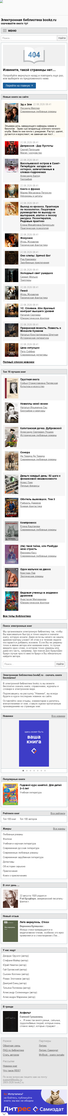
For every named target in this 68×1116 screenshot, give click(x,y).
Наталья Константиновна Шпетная (39, 334)
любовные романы (13, 834)
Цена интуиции (30, 347)
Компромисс (28, 522)
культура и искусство (32, 386)
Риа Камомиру (28, 259)
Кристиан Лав (27, 573)
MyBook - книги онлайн (51, 1054)
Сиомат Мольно (29, 276)
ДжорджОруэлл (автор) (16, 955)
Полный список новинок (18, 362)
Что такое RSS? (11, 1070)
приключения (10, 871)
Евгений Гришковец (31, 1016)
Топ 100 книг (9, 819)
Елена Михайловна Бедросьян (37, 225)
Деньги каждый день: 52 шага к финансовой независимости (40, 477)
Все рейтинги (58, 813)
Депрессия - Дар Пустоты (36, 145)
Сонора (25, 452)
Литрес (43, 1045)
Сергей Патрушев (30, 149)
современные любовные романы (20, 852)
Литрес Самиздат (48, 1050)
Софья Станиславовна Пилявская (39, 383)
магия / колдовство (31, 152)
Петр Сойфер (27, 351)
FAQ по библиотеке (13, 1050)
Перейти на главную (18, 85)
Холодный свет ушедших (36, 273)
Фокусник (26, 238)
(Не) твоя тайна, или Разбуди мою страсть (39, 547)
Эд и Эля (26, 104)
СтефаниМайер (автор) (15, 960)
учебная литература (30, 792)
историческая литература (34, 338)
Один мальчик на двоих (35, 569)
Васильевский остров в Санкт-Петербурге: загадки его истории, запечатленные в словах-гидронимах (40, 168)
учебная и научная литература (19, 843)
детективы (8, 861)
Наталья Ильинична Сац (33, 407)
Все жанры (59, 828)
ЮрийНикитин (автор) (14, 965)
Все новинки (58, 716)
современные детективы (34, 354)
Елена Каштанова (30, 526)
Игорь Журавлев (29, 241)
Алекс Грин (26, 482)
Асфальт (25, 1012)
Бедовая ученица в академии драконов (39, 594)
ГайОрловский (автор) (15, 969)
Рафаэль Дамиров (30, 503)
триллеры (25, 280)
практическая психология (34, 228)
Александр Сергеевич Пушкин (36, 432)
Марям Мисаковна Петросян (35, 192)
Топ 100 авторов (28, 819)
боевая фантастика (31, 506)
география (26, 179)
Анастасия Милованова (33, 599)
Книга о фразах (30, 188)
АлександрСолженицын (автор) (20, 992)
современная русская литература (21, 848)
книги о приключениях (15, 875)
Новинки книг (10, 1066)
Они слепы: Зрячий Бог (35, 255)
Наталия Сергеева (30, 315)
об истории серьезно (14, 866)
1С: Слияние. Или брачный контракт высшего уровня (37, 310)
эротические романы (31, 576)
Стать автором (11, 1054)
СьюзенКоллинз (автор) (16, 974)
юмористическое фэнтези (34, 318)
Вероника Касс (28, 552)
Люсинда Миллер (30, 108)
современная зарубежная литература (23, 857)
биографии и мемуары (32, 410)
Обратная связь (11, 1045)
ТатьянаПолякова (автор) (16, 987)
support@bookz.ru (12, 1079)
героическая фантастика (34, 245)
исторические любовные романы (38, 435)
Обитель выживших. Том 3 (37, 499)
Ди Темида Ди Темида (32, 456)
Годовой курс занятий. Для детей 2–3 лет (41, 787)
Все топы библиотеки (17, 616)
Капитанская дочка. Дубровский (41, 428)
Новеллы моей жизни (34, 403)
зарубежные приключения (34, 262)
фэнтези (7, 839)
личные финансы (29, 485)
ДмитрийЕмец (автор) (14, 983)
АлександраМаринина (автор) (19, 997)
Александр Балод (30, 176)
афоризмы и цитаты (31, 196)
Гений (24, 290)
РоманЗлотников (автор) (16, 978)
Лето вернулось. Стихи (34, 922)
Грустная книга (29, 379)
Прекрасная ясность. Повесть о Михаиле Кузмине (40, 329)
